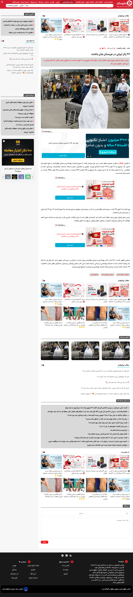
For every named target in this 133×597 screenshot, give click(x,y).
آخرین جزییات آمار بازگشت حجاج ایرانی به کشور (54, 356)
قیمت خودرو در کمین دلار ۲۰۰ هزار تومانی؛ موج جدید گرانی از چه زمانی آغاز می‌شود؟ (101, 438)
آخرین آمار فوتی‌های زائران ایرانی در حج (116, 357)
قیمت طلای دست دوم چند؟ (23, 117)
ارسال (44, 542)
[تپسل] (43, 132)
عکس (22, 5)
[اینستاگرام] (66, 555)
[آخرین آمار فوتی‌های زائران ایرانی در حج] (116, 350)
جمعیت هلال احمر (123, 275)
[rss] (71, 555)
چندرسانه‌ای (16, 2)
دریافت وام (63, 155)
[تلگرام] (62, 555)
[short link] (105, 48)
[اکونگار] (123, 4)
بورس (58, 2)
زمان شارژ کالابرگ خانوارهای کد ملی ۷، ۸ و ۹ (113, 426)
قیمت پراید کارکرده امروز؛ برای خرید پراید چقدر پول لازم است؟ (107, 423)
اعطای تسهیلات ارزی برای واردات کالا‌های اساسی (17, 21)
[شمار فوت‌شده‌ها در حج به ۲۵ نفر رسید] (85, 350)
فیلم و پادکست (12, 5)
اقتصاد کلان (99, 2)
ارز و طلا (41, 2)
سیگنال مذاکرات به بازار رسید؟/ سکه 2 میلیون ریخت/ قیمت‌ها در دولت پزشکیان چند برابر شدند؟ (97, 415)
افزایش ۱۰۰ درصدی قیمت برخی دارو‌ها (20, 32)
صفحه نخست (108, 2)
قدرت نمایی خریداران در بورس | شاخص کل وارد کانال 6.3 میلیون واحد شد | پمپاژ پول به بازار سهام (96, 408)
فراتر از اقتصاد (80, 2)
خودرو (52, 2)
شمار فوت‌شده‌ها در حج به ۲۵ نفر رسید (86, 357)
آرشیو (66, 574)
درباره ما (65, 569)
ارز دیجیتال (34, 2)
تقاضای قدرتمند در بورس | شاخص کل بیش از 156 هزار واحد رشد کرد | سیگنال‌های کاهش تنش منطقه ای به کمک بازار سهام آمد (87, 412)
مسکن (47, 2)
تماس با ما (65, 565)
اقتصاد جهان (90, 2)
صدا (27, 5)
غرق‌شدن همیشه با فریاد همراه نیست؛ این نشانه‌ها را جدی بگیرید (107, 445)
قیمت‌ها (15, 578)
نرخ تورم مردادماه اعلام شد (118, 430)
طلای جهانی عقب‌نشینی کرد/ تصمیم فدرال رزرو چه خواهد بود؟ (107, 434)
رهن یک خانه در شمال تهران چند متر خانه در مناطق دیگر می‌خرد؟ (106, 419)
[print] (100, 48)
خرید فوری (70, 198)
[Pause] (88, 156)
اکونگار (121, 163)
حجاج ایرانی (94, 275)
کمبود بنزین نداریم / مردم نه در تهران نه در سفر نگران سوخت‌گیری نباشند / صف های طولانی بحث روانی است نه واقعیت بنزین (87, 441)
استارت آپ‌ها (25, 2)
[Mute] (91, 156)
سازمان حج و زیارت (107, 275)
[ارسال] (102, 48)
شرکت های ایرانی (67, 2)
